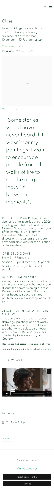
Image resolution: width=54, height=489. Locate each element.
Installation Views (13, 51)
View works (9, 109)
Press (30, 51)
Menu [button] (50, 7)
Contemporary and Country (20, 7)
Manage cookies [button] (27, 468)
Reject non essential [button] (27, 477)
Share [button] (8, 438)
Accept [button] (27, 483)
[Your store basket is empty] (45, 7)
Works (22, 46)
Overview (8, 46)
